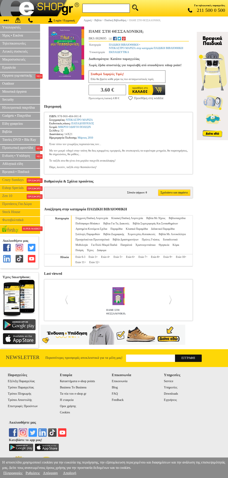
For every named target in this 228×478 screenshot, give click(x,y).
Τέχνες (90, 250)
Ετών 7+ (143, 256)
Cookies (65, 412)
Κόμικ (176, 244)
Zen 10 (21, 196)
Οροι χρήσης (68, 406)
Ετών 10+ (181, 256)
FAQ (115, 393)
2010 (90, 137)
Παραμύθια (116, 228)
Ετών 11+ (80, 262)
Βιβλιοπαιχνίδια (177, 218)
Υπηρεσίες (170, 387)
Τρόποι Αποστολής (20, 400)
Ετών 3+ (93, 256)
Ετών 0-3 (80, 256)
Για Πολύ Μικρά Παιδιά (104, 244)
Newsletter (22, 357)
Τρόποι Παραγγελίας (21, 387)
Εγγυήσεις (170, 400)
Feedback (118, 400)
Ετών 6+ (130, 256)
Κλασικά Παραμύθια (137, 228)
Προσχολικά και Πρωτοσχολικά (92, 239)
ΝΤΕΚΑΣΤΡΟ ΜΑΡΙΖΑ (79, 119)
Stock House (11, 212)
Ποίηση (79, 250)
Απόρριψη (50, 473)
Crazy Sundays (21, 180)
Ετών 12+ (94, 262)
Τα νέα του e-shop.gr (73, 393)
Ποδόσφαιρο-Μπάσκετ (87, 223)
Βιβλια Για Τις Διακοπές (116, 223)
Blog (115, 387)
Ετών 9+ (168, 256)
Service (168, 381)
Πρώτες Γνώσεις (151, 239)
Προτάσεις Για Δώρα (17, 204)
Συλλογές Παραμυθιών (87, 234)
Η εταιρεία (66, 400)
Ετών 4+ (105, 256)
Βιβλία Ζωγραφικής (113, 234)
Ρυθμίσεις (33, 473)
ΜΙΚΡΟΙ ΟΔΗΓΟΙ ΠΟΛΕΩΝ (74, 127)
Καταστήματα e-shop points (77, 381)
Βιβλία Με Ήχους (155, 218)
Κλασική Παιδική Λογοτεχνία (127, 218)
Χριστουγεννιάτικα (145, 244)
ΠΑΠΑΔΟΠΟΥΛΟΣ (82, 123)
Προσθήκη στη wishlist (148, 98)
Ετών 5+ (118, 256)
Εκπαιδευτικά (170, 239)
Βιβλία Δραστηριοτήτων (125, 239)
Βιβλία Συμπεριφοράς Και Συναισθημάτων (155, 223)
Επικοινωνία (119, 381)
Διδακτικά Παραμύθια (163, 228)
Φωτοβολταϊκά (12, 220)
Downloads (171, 393)
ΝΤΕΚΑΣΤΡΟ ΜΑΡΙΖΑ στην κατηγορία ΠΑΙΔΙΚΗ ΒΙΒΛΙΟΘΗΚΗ (146, 48)
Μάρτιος (82, 137)
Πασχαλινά (126, 244)
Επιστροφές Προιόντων (23, 406)
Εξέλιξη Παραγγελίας (21, 381)
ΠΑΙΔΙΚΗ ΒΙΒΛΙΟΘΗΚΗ (123, 44)
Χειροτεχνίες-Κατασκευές (141, 234)
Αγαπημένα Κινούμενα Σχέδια (91, 228)
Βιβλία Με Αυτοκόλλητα (172, 234)
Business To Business (73, 387)
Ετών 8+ (155, 256)
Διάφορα (101, 250)
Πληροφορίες (12, 473)
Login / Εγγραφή (64, 20)
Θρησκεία (164, 244)
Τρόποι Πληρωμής (19, 393)
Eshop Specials (21, 188)
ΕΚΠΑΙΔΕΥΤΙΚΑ (119, 52)
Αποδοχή (69, 473)
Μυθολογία (81, 244)
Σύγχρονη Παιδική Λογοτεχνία (91, 218)
